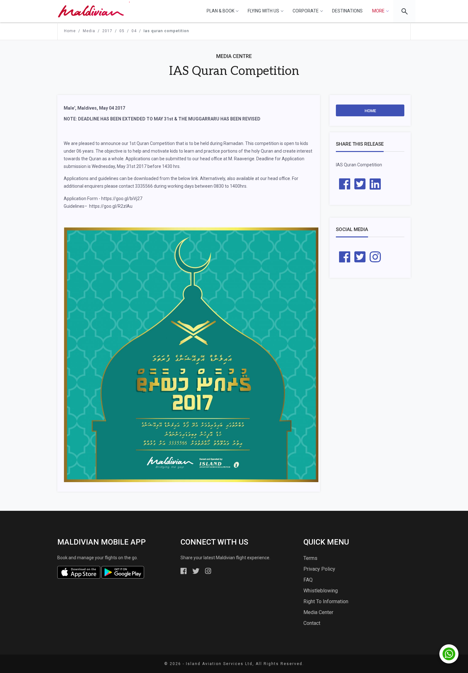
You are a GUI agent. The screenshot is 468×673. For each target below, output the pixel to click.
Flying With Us (263, 10)
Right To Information (325, 601)
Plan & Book (220, 10)
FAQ (308, 580)
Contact (311, 623)
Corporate (306, 10)
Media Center (318, 612)
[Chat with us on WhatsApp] (448, 653)
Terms (310, 558)
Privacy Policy (319, 569)
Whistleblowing (320, 591)
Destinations (347, 10)
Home (370, 110)
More (378, 10)
